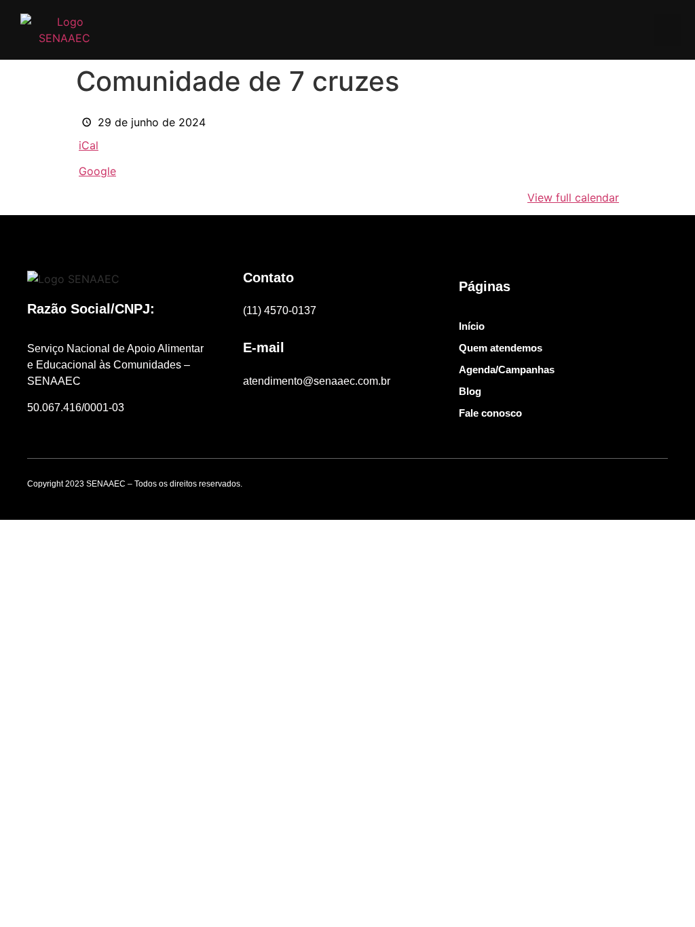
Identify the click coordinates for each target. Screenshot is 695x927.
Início (472, 326)
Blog (470, 391)
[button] (667, 30)
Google (97, 171)
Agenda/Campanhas (507, 369)
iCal (88, 145)
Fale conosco (490, 413)
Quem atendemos (500, 348)
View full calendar (573, 197)
